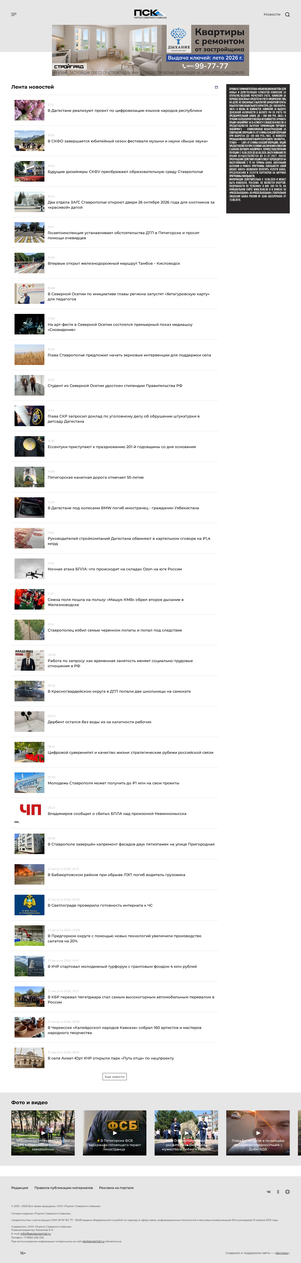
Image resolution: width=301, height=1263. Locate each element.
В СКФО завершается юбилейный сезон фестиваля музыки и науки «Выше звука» (128, 141)
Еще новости (114, 1077)
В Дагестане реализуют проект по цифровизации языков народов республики (125, 110)
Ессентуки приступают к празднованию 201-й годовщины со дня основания (122, 447)
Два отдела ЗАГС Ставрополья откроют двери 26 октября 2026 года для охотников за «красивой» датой (131, 205)
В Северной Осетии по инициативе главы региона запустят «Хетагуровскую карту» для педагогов (128, 296)
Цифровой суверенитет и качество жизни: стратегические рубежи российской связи (130, 752)
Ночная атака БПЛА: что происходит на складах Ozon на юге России (115, 569)
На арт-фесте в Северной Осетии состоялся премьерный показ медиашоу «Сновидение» (120, 327)
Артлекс (282, 1253)
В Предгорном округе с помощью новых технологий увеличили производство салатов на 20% (124, 938)
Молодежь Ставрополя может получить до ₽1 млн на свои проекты (113, 783)
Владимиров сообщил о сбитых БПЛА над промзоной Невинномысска (117, 813)
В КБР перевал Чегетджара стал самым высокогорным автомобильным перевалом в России (131, 999)
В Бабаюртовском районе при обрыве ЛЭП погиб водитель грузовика (116, 875)
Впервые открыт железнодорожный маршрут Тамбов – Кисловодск (114, 263)
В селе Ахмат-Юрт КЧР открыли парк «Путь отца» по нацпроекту (111, 1058)
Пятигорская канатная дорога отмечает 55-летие (96, 477)
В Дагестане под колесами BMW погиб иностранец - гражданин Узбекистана (123, 508)
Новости (272, 14)
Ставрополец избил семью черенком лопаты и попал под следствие (115, 630)
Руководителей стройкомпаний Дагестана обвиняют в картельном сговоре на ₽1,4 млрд (129, 541)
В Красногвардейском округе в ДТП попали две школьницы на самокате (119, 691)
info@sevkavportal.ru (35, 1234)
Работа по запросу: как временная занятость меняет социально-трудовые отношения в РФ (120, 663)
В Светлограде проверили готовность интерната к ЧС (100, 905)
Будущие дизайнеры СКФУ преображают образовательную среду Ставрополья (125, 171)
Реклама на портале (116, 1188)
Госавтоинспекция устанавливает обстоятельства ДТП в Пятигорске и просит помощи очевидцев (123, 235)
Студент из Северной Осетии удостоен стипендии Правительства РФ (115, 385)
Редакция (19, 1188)
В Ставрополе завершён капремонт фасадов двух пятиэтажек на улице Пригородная (131, 844)
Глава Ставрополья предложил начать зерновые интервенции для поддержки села (129, 355)
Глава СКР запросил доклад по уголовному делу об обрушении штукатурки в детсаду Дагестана (124, 419)
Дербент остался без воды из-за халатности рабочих (100, 722)
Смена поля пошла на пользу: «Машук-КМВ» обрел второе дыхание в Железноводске (116, 602)
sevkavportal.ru (93, 1241)
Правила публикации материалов (63, 1188)
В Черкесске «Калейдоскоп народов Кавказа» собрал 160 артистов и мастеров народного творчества (124, 1030)
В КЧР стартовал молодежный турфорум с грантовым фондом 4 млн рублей (122, 966)
